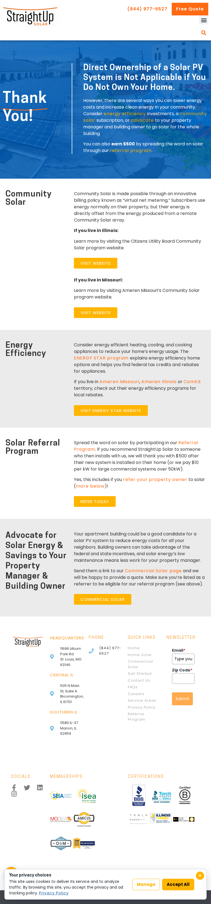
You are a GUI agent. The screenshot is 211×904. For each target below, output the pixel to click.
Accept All (178, 884)
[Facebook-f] (14, 787)
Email (178, 650)
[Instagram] (14, 794)
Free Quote (190, 9)
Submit (182, 698)
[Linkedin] (40, 787)
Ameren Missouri (119, 381)
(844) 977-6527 (147, 9)
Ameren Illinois (159, 381)
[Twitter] (27, 787)
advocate (142, 120)
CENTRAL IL (62, 675)
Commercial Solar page (153, 571)
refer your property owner (155, 479)
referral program (131, 150)
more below (90, 486)
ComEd (192, 381)
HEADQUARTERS (67, 638)
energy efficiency (125, 113)
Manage (146, 884)
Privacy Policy (54, 893)
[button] (203, 19)
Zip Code (182, 670)
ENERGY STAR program (102, 358)
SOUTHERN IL (63, 712)
